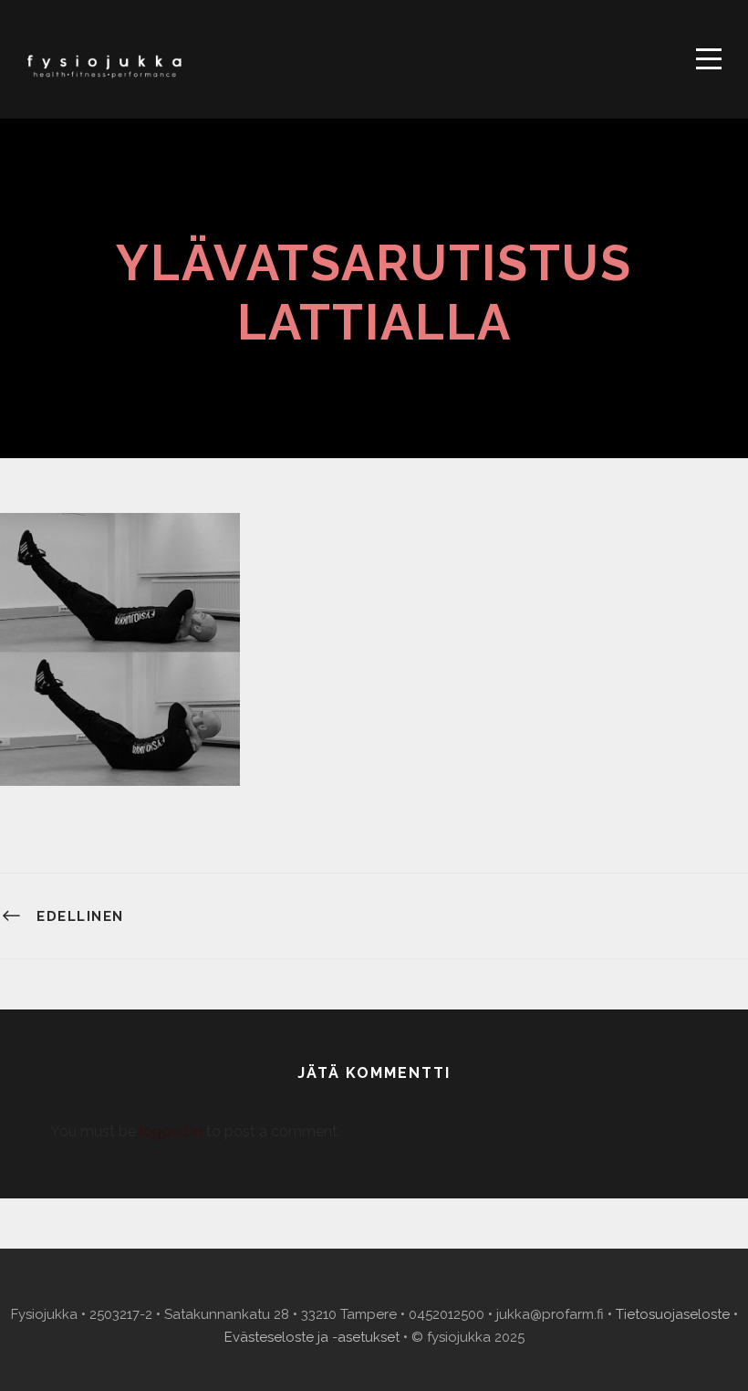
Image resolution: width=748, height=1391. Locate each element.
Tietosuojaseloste (673, 1314)
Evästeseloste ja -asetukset (312, 1337)
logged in (171, 1131)
